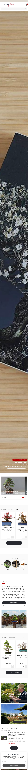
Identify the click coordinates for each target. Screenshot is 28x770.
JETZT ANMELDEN (14, 765)
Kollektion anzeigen (13, 543)
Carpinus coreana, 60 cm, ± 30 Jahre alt (8, 657)
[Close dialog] (25, 754)
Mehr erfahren (14, 602)
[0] (26, 4)
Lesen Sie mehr (11, 743)
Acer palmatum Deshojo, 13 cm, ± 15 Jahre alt (8, 529)
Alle (13, 748)
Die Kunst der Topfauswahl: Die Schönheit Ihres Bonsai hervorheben (16, 734)
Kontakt (14, 607)
